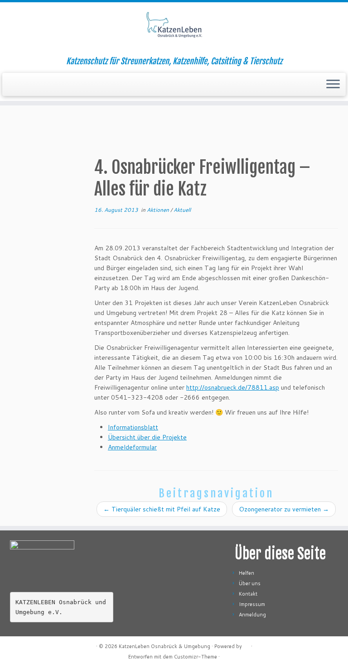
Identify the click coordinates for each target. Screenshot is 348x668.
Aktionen (158, 210)
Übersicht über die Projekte (147, 437)
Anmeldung (252, 614)
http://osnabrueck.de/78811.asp (232, 387)
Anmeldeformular (132, 447)
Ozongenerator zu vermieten (284, 509)
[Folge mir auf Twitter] (38, 646)
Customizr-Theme (195, 656)
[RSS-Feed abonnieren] (15, 646)
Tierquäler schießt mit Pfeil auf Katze (161, 509)
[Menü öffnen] (333, 84)
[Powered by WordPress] (246, 644)
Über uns (250, 583)
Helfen (246, 573)
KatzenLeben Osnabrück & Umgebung (164, 646)
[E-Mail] (27, 646)
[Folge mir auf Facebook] (49, 646)
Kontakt (248, 593)
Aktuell (182, 210)
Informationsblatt (133, 427)
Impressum (252, 604)
